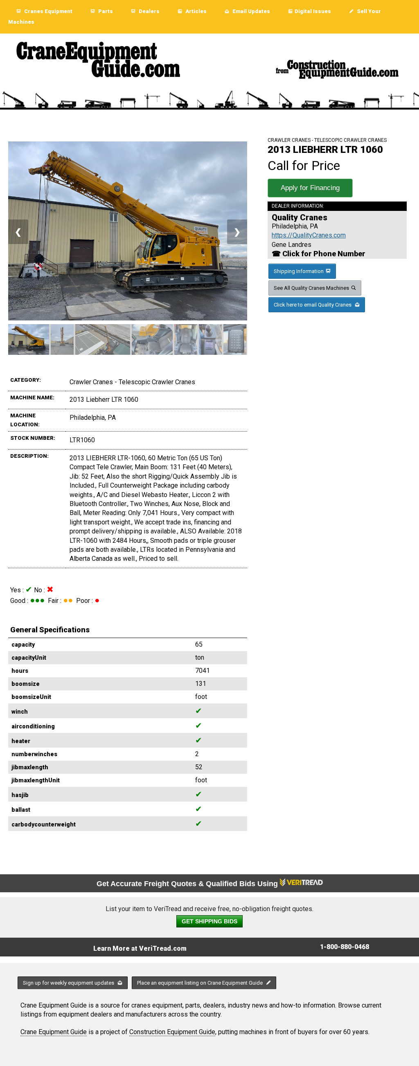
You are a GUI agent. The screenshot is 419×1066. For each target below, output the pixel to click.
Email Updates (250, 11)
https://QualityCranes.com (309, 235)
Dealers (148, 11)
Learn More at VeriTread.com (140, 948)
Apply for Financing (310, 188)
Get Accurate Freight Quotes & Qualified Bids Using (188, 884)
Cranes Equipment (47, 11)
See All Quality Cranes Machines (311, 288)
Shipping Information (299, 271)
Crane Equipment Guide (53, 1032)
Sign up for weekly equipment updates (69, 983)
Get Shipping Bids (209, 921)
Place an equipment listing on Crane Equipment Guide (200, 983)
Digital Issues (313, 11)
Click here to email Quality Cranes (313, 305)
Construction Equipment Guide (172, 1032)
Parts (105, 11)
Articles (195, 11)
